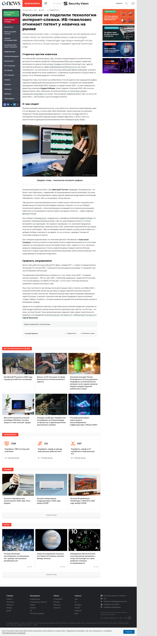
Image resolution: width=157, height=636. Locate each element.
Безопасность (32, 3)
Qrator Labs (49, 58)
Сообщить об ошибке (111, 604)
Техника (33, 608)
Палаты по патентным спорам (73, 91)
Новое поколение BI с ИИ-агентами (37, 324)
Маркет (32, 605)
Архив (8, 611)
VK (75, 602)
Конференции (35, 599)
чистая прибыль (33, 281)
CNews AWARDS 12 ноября (9, 21)
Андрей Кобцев (85, 218)
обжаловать (39, 94)
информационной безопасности (63, 67)
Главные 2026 (10, 39)
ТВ (31, 611)
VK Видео (78, 605)
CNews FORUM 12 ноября (9, 14)
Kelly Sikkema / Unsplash (89, 175)
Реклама (57, 602)
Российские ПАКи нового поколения (10, 46)
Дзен (76, 613)
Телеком (7, 80)
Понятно (129, 632)
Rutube (77, 608)
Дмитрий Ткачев (29, 213)
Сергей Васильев (30, 318)
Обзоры (9, 608)
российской (47, 265)
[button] (126, 3)
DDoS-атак (68, 61)
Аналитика (10, 602)
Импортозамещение (11, 56)
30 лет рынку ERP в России (10, 33)
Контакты (57, 608)
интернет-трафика (54, 64)
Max (76, 599)
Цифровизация (9, 52)
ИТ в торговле (9, 75)
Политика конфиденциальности (115, 601)
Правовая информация (112, 607)
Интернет (7, 84)
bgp (77, 114)
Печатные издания (37, 613)
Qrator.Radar (79, 119)
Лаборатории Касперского (85, 315)
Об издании (58, 599)
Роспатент (32, 296)
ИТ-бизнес (7, 89)
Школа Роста (8, 27)
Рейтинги (7, 94)
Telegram (78, 611)
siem (71, 116)
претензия (40, 224)
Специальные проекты (38, 602)
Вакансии (57, 605)
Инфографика (9, 98)
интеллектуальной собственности (58, 315)
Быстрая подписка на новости (115, 596)
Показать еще (51, 515)
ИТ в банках (8, 70)
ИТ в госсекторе (9, 66)
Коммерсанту (40, 218)
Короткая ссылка (88, 333)
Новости (9, 599)
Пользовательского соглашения (14, 633)
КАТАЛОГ (119, 3)
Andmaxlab (82, 70)
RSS (105, 598)
